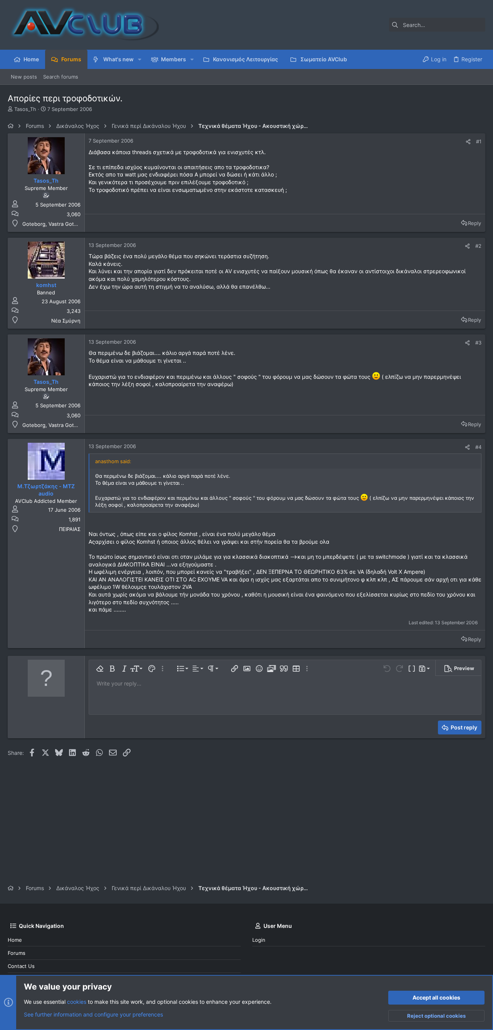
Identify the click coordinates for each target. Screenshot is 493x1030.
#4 (478, 447)
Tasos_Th (25, 109)
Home (15, 940)
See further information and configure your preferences (93, 1014)
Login (258, 940)
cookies (76, 1001)
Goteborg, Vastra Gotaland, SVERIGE (66, 224)
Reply (474, 223)
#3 (478, 342)
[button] (139, 59)
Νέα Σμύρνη (65, 321)
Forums (16, 953)
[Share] (468, 141)
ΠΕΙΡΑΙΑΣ (69, 529)
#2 (478, 246)
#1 (478, 141)
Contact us (21, 966)
